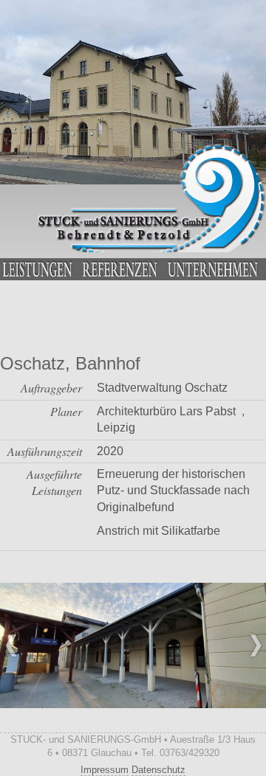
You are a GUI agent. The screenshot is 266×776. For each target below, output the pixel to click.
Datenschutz (158, 769)
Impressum (105, 769)
